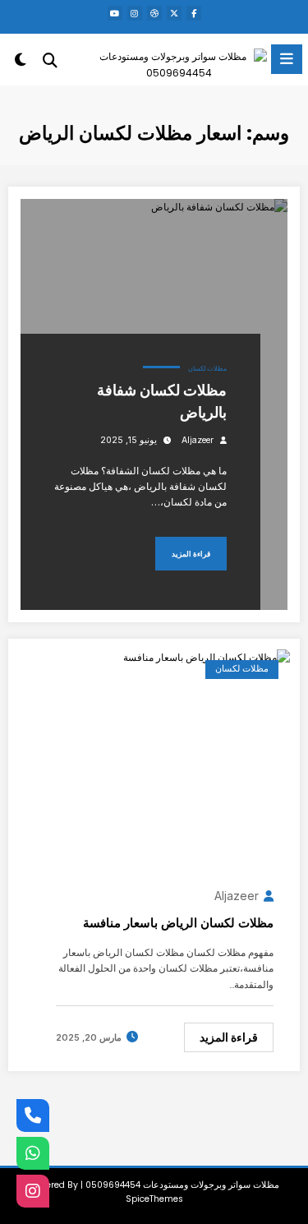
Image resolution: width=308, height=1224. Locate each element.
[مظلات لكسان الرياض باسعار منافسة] (206, 656)
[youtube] (115, 13)
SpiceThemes (154, 1199)
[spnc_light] (21, 62)
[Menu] (286, 59)
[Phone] (32, 1115)
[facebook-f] (193, 13)
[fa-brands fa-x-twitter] (174, 13)
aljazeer (198, 440)
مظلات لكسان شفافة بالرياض (162, 401)
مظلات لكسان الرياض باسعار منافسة (178, 923)
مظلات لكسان (207, 368)
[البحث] (50, 60)
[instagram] (134, 13)
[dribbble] (154, 13)
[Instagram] (32, 1191)
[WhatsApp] (32, 1153)
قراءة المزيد (191, 553)
